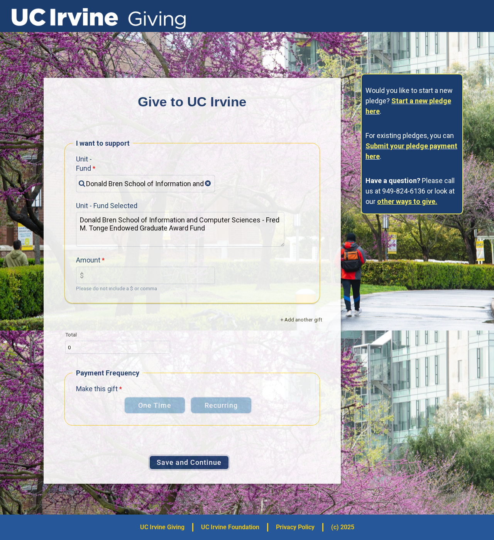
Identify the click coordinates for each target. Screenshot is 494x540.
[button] (208, 183)
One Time (154, 405)
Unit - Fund (84, 163)
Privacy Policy (295, 527)
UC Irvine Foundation (230, 527)
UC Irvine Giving (162, 527)
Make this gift (97, 389)
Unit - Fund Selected (106, 206)
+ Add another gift (301, 319)
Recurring (221, 405)
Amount (88, 260)
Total (71, 334)
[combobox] (145, 183)
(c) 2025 (342, 527)
